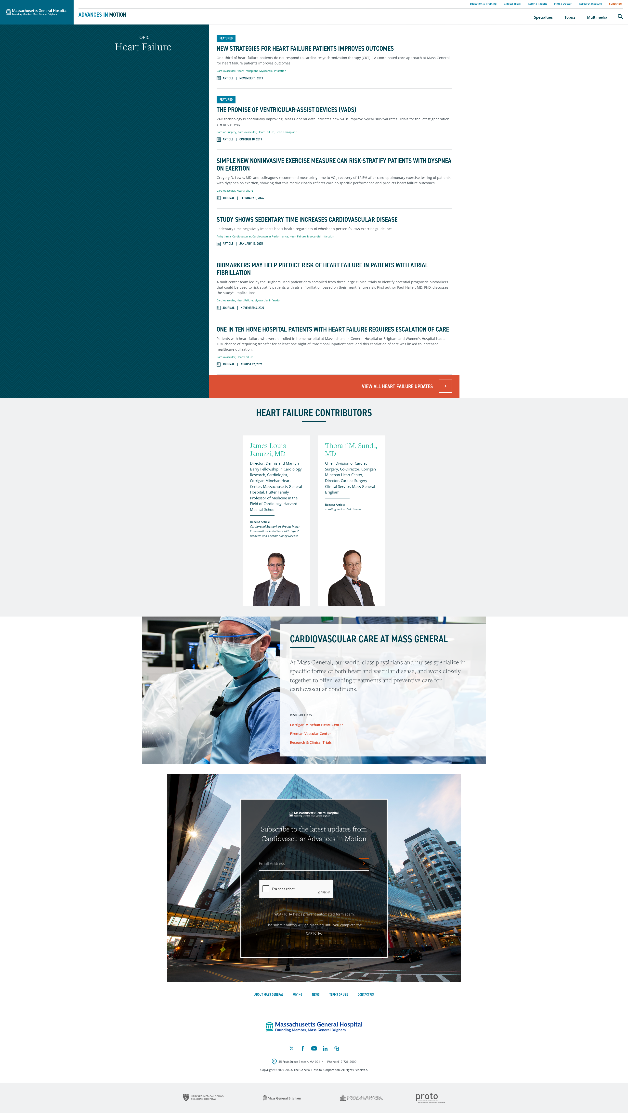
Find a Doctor (563, 3)
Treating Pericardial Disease (343, 509)
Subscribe (615, 3)
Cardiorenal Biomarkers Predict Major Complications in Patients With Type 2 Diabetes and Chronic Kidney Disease (275, 531)
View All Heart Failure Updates (397, 386)
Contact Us (366, 994)
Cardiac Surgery (226, 132)
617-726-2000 (346, 1062)
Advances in (102, 15)
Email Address (272, 863)
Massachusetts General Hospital (30, 2)
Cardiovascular (226, 71)
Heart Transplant (247, 71)
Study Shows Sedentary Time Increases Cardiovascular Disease (307, 219)
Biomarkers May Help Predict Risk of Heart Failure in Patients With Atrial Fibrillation (322, 269)
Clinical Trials (512, 3)
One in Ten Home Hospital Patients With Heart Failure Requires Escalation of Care (333, 329)
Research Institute (590, 3)
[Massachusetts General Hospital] (314, 1027)
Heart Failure (266, 132)
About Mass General (268, 994)
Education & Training (483, 3)
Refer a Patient (537, 3)
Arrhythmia (224, 236)
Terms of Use (338, 994)
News (316, 994)
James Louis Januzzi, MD (268, 449)
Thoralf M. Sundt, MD (351, 449)
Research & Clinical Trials (311, 742)
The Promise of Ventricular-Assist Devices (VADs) (286, 110)
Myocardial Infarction (272, 71)
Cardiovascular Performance (270, 236)
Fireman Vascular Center (310, 733)
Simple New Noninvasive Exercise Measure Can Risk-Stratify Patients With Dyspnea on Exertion (334, 164)
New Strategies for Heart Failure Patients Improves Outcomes (305, 48)
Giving (297, 994)
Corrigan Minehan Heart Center (316, 724)
